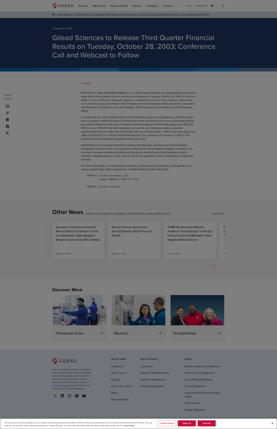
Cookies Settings (167, 423)
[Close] (272, 423)
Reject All (187, 423)
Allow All (206, 423)
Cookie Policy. (129, 425)
